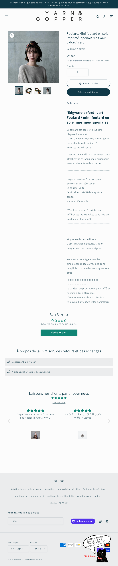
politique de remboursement (29, 496)
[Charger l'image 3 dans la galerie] (38, 90)
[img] (59, 398)
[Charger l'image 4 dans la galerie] (47, 90)
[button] (6, 16)
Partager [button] (74, 103)
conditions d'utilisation (88, 496)
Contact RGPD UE (59, 503)
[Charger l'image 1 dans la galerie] (19, 90)
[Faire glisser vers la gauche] (11, 90)
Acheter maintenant (88, 92)
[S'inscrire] (59, 521)
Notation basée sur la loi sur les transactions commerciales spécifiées (45, 489)
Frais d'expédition (75, 60)
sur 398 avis (59, 402)
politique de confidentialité (60, 496)
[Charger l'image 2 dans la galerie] (28, 90)
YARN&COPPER (20, 559)
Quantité (70, 66)
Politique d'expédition (94, 489)
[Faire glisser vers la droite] (55, 90)
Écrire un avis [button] (59, 332)
